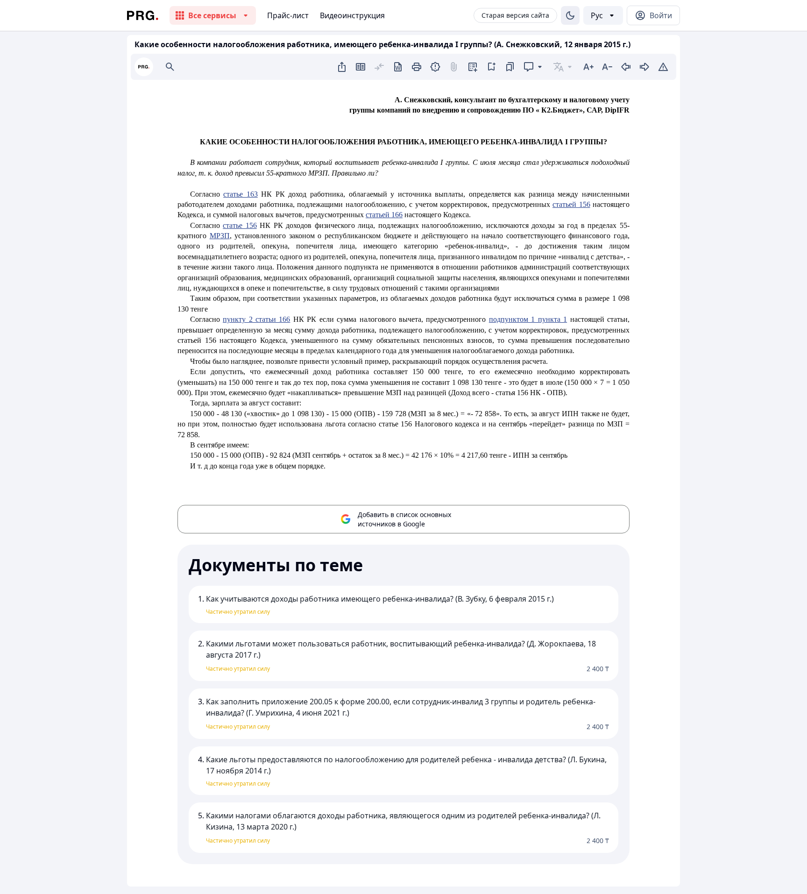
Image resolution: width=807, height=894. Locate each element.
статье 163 (240, 194)
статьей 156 (571, 204)
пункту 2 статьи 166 (256, 319)
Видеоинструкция (352, 15)
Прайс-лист (288, 15)
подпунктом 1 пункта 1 (528, 319)
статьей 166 (384, 215)
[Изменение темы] (570, 15)
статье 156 (240, 225)
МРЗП (220, 236)
